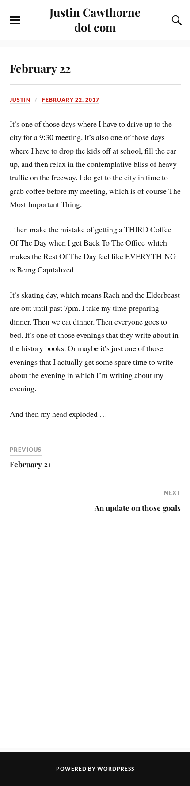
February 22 (40, 68)
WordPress (115, 768)
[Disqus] (95, 635)
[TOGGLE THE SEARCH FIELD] (175, 20)
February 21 (30, 464)
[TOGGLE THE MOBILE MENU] (15, 20)
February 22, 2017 (70, 99)
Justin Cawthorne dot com (95, 19)
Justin (20, 99)
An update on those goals (138, 508)
